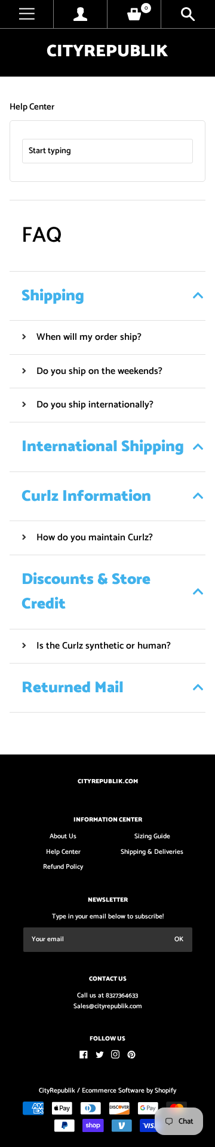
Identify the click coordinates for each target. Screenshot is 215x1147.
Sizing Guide (152, 836)
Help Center (63, 852)
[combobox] (107, 151)
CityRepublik (107, 51)
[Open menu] (26, 14)
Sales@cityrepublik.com (107, 1006)
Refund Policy (63, 867)
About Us (63, 836)
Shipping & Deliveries (152, 852)
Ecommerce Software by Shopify (129, 1090)
